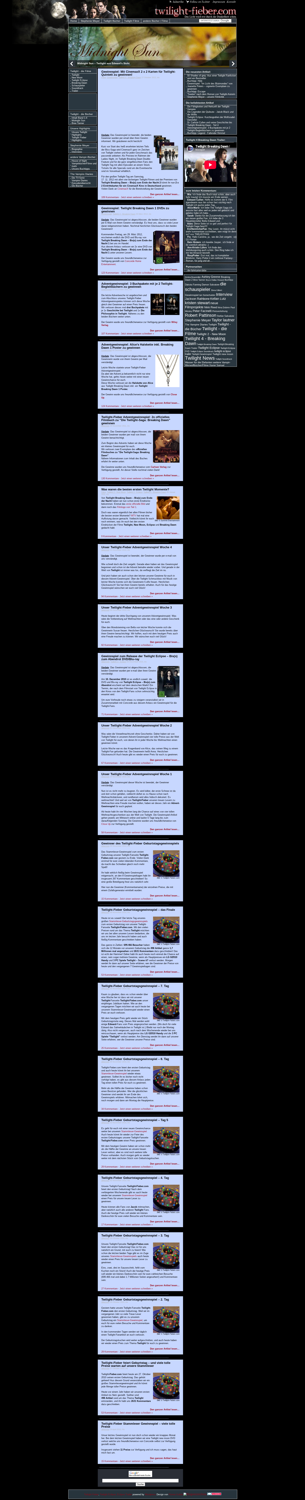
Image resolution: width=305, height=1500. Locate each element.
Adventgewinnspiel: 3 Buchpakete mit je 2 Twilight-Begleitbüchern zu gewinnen (137, 285)
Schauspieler (78, 85)
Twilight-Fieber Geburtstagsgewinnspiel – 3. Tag (135, 1235)
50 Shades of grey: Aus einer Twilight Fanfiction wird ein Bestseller (211, 77)
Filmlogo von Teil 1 (126, 507)
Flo (189, 237)
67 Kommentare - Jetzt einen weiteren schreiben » (127, 763)
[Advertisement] (83, 101)
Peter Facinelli (202, 311)
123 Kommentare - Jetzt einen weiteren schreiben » (127, 272)
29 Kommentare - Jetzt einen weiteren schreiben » (127, 1166)
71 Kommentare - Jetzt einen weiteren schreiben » (127, 714)
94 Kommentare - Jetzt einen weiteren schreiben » (127, 596)
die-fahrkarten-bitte (196, 270)
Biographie (77, 149)
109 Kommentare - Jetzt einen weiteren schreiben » (127, 197)
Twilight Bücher (111, 20)
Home (73, 20)
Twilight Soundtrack (224, 359)
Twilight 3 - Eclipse (134, 492)
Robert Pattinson (200, 315)
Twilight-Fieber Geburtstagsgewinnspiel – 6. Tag (135, 1059)
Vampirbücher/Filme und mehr (84, 164)
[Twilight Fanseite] (193, 17)
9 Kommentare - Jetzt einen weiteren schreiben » (126, 536)
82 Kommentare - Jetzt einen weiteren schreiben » (127, 645)
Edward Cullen (195, 199)
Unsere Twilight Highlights (79, 133)
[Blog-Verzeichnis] (214, 1494)
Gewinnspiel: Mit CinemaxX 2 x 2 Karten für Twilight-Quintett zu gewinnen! (138, 73)
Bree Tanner (78, 123)
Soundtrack (77, 88)
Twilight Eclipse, (108, 1494)
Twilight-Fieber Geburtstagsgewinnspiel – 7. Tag (135, 986)
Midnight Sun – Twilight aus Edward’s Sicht (103, 63)
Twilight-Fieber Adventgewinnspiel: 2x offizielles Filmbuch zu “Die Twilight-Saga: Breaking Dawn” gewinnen (135, 420)
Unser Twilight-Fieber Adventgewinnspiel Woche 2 (136, 725)
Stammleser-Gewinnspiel (114, 1073)
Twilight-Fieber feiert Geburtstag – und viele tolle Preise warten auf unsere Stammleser (135, 1364)
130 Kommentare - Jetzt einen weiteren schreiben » (127, 478)
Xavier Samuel (216, 365)
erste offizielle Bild (135, 504)
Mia (189, 194)
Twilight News (200, 358)
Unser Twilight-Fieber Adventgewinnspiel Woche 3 (136, 607)
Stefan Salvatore (225, 316)
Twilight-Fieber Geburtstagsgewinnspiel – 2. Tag (135, 1299)
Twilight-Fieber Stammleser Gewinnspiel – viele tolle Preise (138, 1425)
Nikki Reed (210, 307)
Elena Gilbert (216, 290)
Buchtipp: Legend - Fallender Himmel (206, 133)
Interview (224, 294)
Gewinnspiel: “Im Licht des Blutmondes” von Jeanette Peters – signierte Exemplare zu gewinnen (209, 86)
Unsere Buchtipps (81, 168)
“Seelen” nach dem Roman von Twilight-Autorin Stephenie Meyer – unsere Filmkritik (211, 95)
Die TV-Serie (78, 177)
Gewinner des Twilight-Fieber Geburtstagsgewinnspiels (140, 843)
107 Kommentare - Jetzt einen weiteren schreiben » (127, 333)
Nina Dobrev (224, 307)
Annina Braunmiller (193, 277)
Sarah (190, 215)
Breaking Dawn (79, 83)
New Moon (77, 77)
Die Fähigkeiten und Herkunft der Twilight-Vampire (208, 108)
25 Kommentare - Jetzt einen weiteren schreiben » (127, 1048)
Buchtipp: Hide (194, 81)
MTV (133, 515)
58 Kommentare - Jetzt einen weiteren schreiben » (127, 832)
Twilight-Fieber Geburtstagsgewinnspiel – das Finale (138, 909)
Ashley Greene (211, 276)
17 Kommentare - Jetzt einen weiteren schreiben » (127, 1224)
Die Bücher (77, 185)
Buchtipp (229, 280)
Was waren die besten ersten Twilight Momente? (135, 489)
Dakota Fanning (193, 284)
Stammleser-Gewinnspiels (123, 1256)
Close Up (106, 824)
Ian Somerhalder (207, 295)
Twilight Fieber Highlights (79, 138)
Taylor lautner (223, 320)
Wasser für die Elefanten (198, 362)
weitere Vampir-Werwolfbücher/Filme (208, 364)
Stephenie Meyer (90, 20)
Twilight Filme (131, 20)
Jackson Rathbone (197, 298)
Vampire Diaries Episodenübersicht (81, 181)
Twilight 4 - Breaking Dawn (129, 77)
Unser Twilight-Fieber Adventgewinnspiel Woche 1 (136, 774)
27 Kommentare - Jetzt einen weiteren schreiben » (127, 1288)
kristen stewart (197, 303)
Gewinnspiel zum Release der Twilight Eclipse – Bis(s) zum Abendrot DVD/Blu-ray (139, 657)
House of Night (79, 161)
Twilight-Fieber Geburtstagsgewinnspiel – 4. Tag (135, 1178)
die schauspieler (205, 286)
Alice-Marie (193, 207)
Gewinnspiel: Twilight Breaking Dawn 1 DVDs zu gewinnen (135, 209)
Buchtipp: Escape (196, 91)
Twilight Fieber (91, 1494)
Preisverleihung (220, 311)
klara (190, 223)
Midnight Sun (78, 120)
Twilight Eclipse (80, 80)
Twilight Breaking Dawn (207, 344)
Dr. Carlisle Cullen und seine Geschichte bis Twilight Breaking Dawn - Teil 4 (209, 123)
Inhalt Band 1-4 (79, 118)
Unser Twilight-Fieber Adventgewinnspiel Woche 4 (136, 547)
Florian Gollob (176, 1494)
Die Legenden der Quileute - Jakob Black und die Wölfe (210, 113)
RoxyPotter (193, 255)
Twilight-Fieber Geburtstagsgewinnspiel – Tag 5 (134, 1120)
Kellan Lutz (218, 298)
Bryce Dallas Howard (215, 280)
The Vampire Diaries (196, 324)
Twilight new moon (223, 354)
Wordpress (150, 1494)
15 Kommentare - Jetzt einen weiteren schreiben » (127, 898)
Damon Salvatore (210, 284)
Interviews (77, 151)
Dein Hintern (194, 242)
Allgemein (105, 426)
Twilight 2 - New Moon (116, 492)
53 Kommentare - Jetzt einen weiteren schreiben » (127, 975)
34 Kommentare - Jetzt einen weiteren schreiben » (127, 1109)
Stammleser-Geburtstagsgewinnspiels (128, 921)
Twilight (75, 75)
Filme (103, 77)
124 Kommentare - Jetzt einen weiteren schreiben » (127, 406)
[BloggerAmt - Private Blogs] (195, 1494)
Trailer (75, 90)
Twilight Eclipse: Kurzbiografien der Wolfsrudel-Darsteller (211, 118)
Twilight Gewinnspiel (202, 354)
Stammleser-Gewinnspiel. (134, 1131)
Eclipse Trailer (124, 1494)
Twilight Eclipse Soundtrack (202, 351)
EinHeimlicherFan (197, 229)
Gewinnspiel (112, 77)
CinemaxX (123, 188)
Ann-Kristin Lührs (197, 247)
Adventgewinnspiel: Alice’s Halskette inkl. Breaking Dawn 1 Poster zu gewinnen (137, 346)
